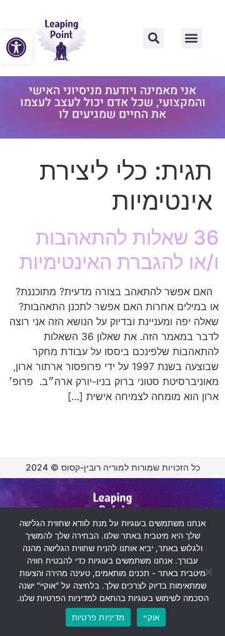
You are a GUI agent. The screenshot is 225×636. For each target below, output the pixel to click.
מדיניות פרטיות (98, 617)
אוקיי (151, 617)
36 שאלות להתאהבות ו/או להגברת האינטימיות (119, 249)
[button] (16, 47)
